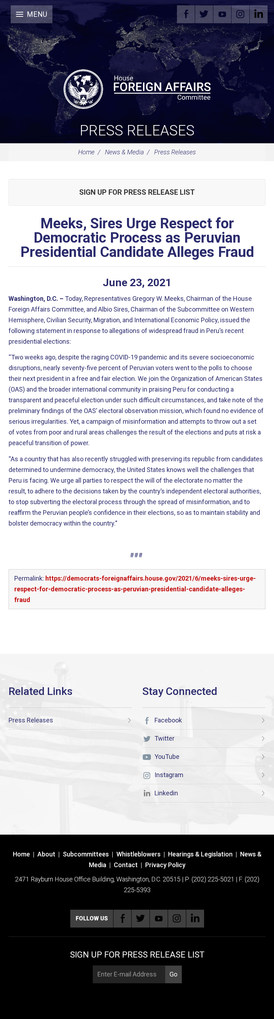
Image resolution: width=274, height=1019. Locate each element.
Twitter (204, 14)
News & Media (124, 152)
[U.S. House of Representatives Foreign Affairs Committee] (137, 88)
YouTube (222, 14)
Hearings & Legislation (200, 854)
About (46, 854)
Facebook (186, 14)
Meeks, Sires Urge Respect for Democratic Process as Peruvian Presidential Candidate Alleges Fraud (137, 237)
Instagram (240, 14)
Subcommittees (86, 854)
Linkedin (259, 14)
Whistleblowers (138, 854)
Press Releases (137, 130)
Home (86, 152)
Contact (126, 865)
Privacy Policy (165, 865)
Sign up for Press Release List (137, 192)
